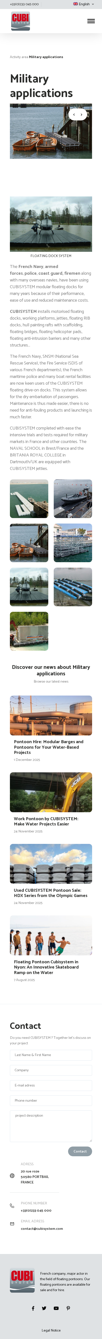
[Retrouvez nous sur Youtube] (56, 1308)
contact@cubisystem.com (42, 1229)
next (82, 114)
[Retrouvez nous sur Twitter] (44, 1308)
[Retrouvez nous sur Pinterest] (68, 1308)
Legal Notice (51, 1331)
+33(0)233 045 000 (36, 1211)
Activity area (19, 57)
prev (73, 114)
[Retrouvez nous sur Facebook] (33, 1308)
